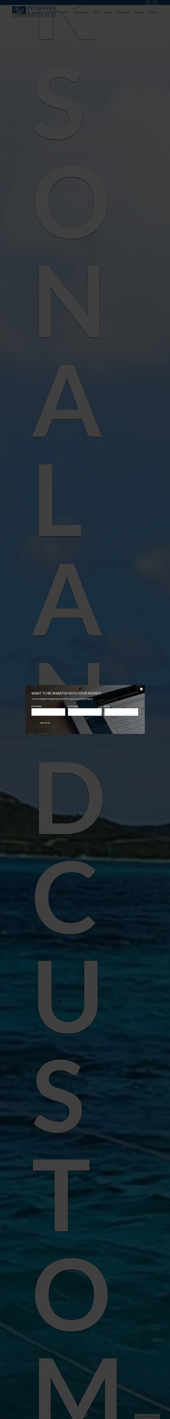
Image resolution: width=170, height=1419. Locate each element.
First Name (36, 706)
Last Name (73, 706)
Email (106, 706)
